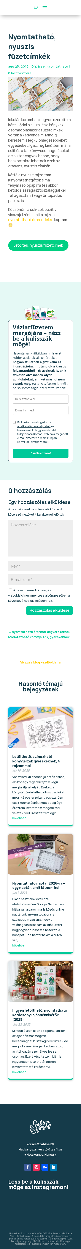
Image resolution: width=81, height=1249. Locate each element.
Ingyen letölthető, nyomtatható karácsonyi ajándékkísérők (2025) (39, 1015)
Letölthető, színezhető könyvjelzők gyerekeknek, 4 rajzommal (36, 761)
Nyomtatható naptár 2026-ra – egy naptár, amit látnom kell (38, 885)
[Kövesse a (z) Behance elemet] (44, 1167)
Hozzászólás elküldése (49, 610)
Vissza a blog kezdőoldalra (40, 662)
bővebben (19, 818)
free (41, 66)
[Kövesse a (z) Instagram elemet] (36, 1167)
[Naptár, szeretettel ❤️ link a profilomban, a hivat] (62, 1200)
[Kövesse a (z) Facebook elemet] (27, 1167)
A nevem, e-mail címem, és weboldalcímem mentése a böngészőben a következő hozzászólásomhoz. (39, 595)
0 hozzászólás (20, 73)
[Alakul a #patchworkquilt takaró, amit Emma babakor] (40, 1200)
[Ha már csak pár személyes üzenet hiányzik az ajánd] (18, 1212)
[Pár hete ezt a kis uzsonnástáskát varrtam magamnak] (18, 1200)
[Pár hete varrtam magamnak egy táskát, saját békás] (40, 1212)
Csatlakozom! (40, 453)
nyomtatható (57, 66)
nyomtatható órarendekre (30, 219)
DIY (34, 66)
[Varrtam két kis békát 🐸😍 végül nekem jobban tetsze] (62, 1212)
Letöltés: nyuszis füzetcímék (38, 245)
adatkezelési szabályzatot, (34, 426)
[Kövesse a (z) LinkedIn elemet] (53, 1167)
